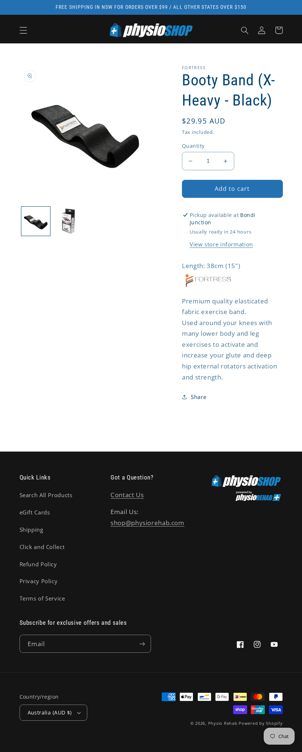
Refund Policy (38, 564)
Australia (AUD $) (50, 712)
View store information (221, 244)
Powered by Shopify (260, 723)
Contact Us (127, 495)
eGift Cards (35, 512)
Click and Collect (42, 546)
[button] (23, 30)
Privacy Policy (39, 581)
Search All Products (46, 495)
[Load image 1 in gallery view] (35, 221)
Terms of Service (42, 598)
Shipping (31, 529)
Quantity (193, 145)
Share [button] (198, 396)
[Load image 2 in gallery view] (68, 221)
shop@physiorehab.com (147, 522)
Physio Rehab (223, 723)
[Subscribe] (142, 644)
